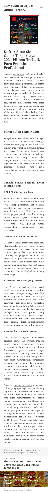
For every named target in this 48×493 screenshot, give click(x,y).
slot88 (36, 452)
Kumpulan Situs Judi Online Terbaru (18, 8)
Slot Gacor (39, 450)
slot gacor (21, 452)
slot (15, 452)
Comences (27, 450)
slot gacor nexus (22, 385)
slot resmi (29, 452)
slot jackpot (18, 74)
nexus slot (10, 452)
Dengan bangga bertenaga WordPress (18, 490)
